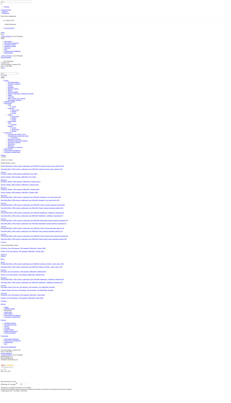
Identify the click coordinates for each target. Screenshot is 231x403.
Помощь (3, 320)
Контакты (7, 48)
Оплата (6, 326)
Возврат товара (9, 329)
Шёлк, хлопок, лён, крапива (16, 98)
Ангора (10, 85)
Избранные (5, 13)
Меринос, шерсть (13, 88)
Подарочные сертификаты (12, 51)
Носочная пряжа (13, 92)
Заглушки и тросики (14, 142)
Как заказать (8, 41)
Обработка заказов (10, 46)
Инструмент (8, 103)
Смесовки (11, 97)
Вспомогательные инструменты (18, 141)
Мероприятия (8, 52)
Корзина (4, 11)
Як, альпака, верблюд (14, 100)
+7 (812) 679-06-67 (8, 28)
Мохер (10, 90)
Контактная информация (8, 347)
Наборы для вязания (14, 84)
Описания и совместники (12, 152)
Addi (9, 105)
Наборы (14, 111)
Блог (5, 49)
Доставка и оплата (10, 44)
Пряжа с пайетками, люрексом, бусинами (20, 93)
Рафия (10, 95)
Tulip (9, 123)
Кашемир (11, 87)
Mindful (10, 126)
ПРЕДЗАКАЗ (8, 149)
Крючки (14, 124)
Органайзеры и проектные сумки (18, 136)
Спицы (14, 106)
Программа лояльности (11, 43)
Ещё (2, 38)
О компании (4, 336)
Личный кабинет (6, 10)
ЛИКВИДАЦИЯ (9, 101)
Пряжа (6, 80)
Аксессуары (15, 110)
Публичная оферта (10, 333)
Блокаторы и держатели (15, 147)
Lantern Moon (12, 121)
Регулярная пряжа (13, 82)
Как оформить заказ (10, 324)
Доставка (7, 328)
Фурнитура (11, 144)
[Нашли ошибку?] (115, 401)
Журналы (11, 145)
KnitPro (10, 114)
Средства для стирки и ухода (17, 134)
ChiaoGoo (11, 108)
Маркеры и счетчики (14, 139)
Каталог (6, 6)
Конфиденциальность (11, 331)
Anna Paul (15, 137)
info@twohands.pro (6, 353)
